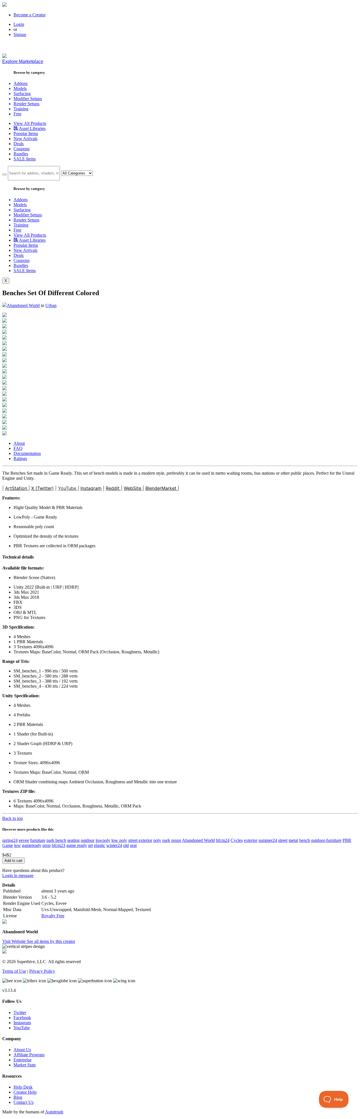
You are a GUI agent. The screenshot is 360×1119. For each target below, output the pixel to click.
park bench (56, 840)
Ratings (20, 458)
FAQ (18, 448)
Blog (18, 1097)
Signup (20, 34)
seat (133, 845)
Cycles (237, 840)
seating (73, 840)
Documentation (27, 453)
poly (157, 840)
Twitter (20, 1012)
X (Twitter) (42, 488)
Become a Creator (30, 14)
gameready (31, 845)
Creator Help (25, 1092)
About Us (22, 1049)
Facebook (22, 1017)
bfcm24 (223, 840)
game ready (76, 845)
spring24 (10, 840)
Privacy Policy (42, 971)
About (19, 443)
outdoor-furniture (326, 840)
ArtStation (16, 488)
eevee (24, 840)
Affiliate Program (29, 1054)
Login (19, 24)
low (17, 845)
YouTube (68, 488)
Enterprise (23, 1059)
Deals (19, 143)
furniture (37, 840)
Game (7, 845)
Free (17, 113)
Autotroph (54, 1111)
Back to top (12, 818)
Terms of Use (14, 971)
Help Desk (23, 1087)
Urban (51, 305)
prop (46, 845)
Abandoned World (23, 305)
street (282, 840)
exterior (250, 840)
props (176, 840)
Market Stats (25, 1064)
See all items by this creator (51, 941)
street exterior (140, 840)
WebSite (133, 488)
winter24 (114, 845)
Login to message (17, 875)
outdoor (87, 840)
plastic (99, 845)
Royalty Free (52, 915)
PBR (347, 840)
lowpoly (103, 840)
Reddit (113, 488)
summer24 (267, 840)
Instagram (91, 488)
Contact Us (23, 1102)
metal (293, 840)
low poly (119, 840)
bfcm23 (58, 845)
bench (304, 840)
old (126, 845)
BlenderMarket (161, 488)
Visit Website (14, 941)
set (90, 845)
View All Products (30, 123)
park (166, 840)
